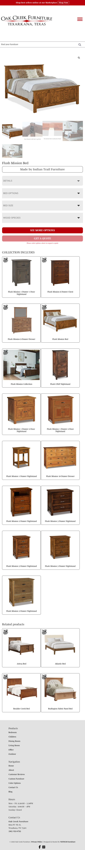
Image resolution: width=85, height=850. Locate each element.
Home (11, 766)
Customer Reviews (17, 774)
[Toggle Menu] (80, 19)
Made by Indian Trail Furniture (42, 169)
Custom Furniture (16, 779)
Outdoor (12, 754)
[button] (79, 58)
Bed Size (8, 205)
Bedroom (13, 732)
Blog (10, 792)
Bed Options (10, 193)
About (11, 770)
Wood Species (11, 218)
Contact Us (13, 787)
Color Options (15, 783)
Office (11, 750)
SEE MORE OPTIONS (42, 230)
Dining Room (14, 741)
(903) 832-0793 (15, 831)
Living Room (14, 745)
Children (12, 737)
